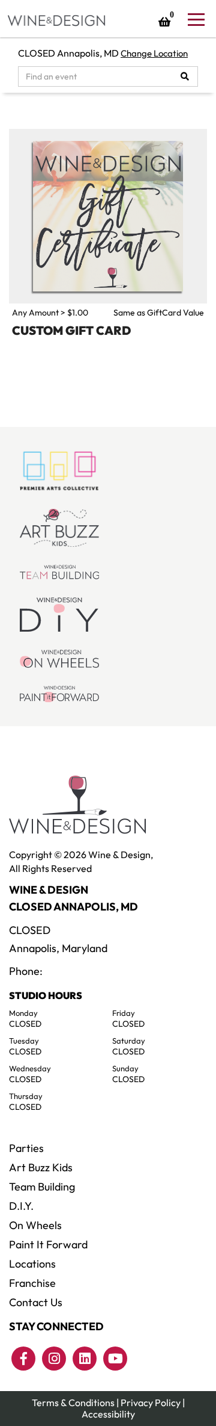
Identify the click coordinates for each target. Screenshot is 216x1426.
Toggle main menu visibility (196, 19)
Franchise (32, 1283)
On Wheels (35, 1225)
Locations (32, 1264)
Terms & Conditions (73, 1402)
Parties (26, 1148)
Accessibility (108, 1414)
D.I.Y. (21, 1206)
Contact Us (35, 1302)
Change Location (154, 53)
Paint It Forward (48, 1244)
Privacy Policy (151, 1402)
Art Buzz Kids (41, 1167)
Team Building (42, 1187)
